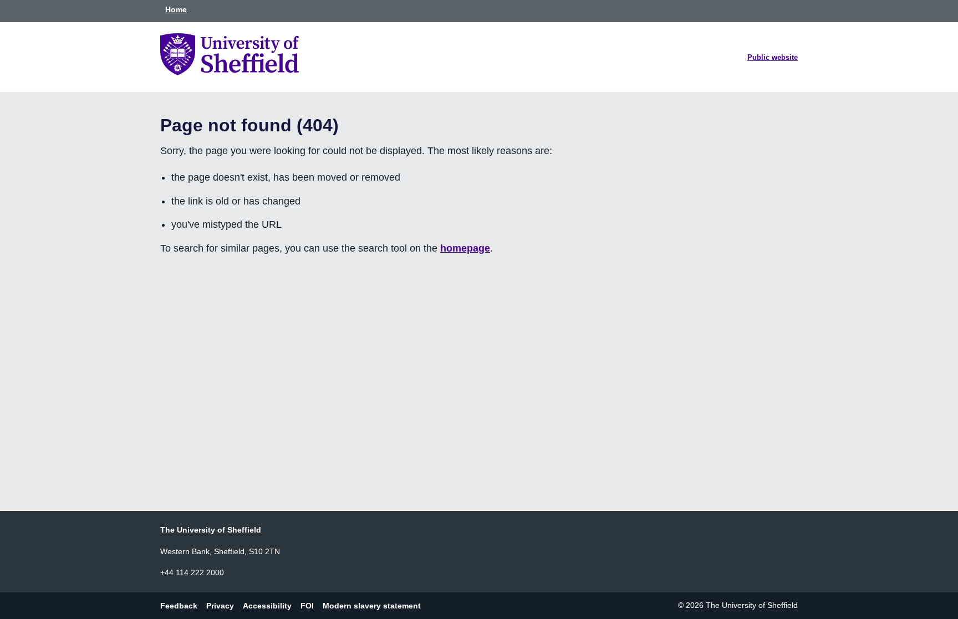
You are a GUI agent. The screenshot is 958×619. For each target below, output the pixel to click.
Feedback (178, 605)
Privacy (220, 605)
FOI (307, 605)
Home (176, 9)
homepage (465, 248)
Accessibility (267, 605)
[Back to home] (229, 72)
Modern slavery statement (372, 605)
